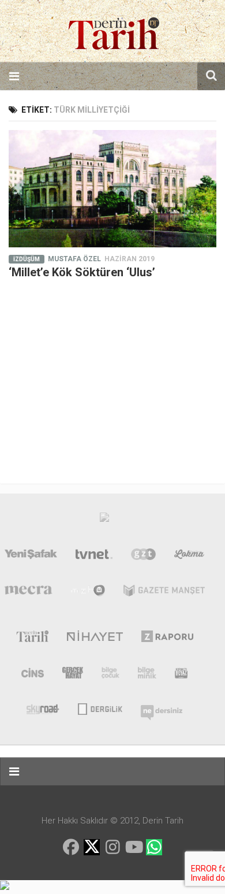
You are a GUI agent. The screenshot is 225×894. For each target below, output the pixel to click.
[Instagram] (112, 847)
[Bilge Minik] (147, 675)
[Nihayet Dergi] (95, 638)
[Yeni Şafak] (31, 556)
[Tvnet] (94, 556)
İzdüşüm (26, 259)
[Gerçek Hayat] (72, 675)
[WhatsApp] (154, 847)
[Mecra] (28, 593)
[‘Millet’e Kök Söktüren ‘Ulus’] (112, 188)
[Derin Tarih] (32, 638)
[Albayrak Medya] (104, 520)
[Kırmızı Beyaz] (181, 675)
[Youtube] (133, 847)
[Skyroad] (43, 708)
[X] (92, 848)
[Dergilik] (100, 708)
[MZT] (88, 593)
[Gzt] (143, 556)
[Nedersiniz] (161, 708)
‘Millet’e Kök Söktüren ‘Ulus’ (82, 272)
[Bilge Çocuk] (110, 675)
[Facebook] (71, 847)
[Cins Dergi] (32, 675)
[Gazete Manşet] (164, 593)
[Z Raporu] (167, 638)
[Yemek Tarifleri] (189, 556)
